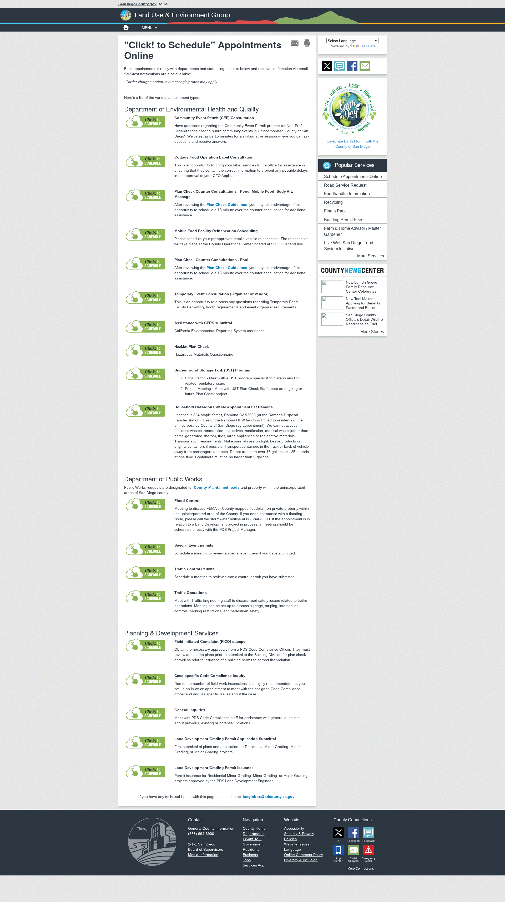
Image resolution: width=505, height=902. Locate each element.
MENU (147, 28)
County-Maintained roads (217, 487)
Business (250, 855)
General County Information (211, 828)
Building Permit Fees (343, 219)
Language (292, 849)
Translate (368, 46)
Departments (253, 834)
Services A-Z (253, 865)
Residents (251, 849)
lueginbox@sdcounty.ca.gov (269, 796)
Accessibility (294, 828)
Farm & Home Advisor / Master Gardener (352, 231)
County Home (254, 828)
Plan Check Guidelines (226, 204)
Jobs (247, 860)
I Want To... (252, 839)
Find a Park (335, 211)
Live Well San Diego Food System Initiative (348, 246)
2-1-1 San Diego (201, 844)
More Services (370, 256)
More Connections (360, 868)
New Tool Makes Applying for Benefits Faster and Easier (363, 303)
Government (253, 844)
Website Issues (296, 844)
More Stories (372, 331)
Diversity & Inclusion (300, 860)
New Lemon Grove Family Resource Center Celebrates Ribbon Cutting (349, 289)
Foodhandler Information (347, 193)
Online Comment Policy (303, 855)
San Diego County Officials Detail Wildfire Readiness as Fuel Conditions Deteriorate (352, 321)
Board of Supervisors (205, 849)
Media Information (203, 855)
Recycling (333, 202)
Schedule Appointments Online (353, 176)
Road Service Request (345, 185)
